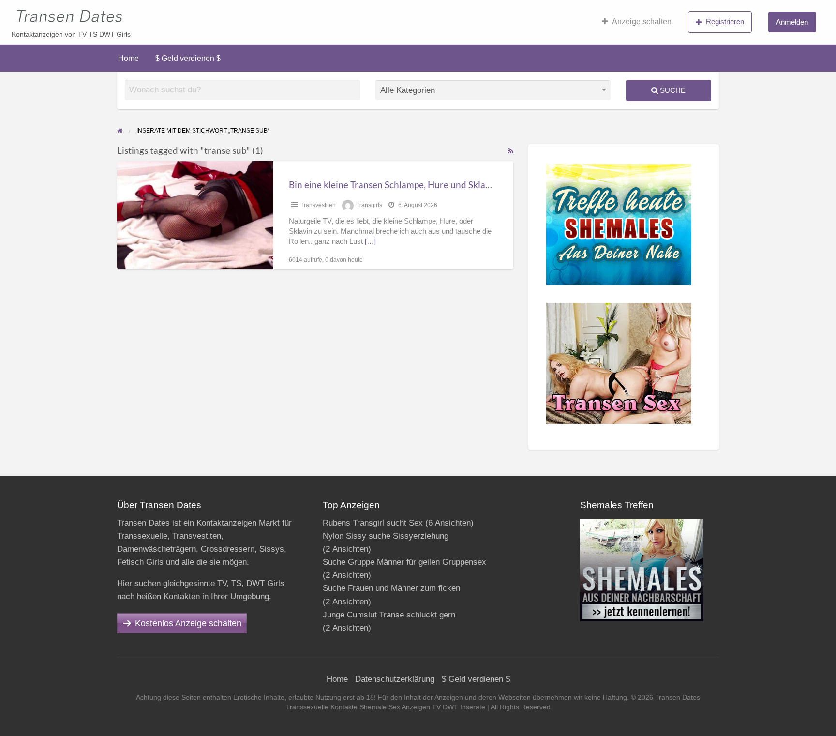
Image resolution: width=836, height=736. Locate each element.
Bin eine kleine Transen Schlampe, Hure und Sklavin (393, 184)
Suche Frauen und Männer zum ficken (391, 588)
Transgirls (369, 205)
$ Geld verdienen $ (188, 58)
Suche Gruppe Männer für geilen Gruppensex (404, 562)
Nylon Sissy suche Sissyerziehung (385, 536)
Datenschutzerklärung (394, 679)
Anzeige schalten (642, 21)
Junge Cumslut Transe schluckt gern (389, 614)
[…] (370, 241)
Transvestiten (318, 205)
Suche (672, 90)
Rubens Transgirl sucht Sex (373, 522)
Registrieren (725, 21)
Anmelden (792, 22)
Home (128, 58)
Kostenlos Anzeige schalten (188, 623)
